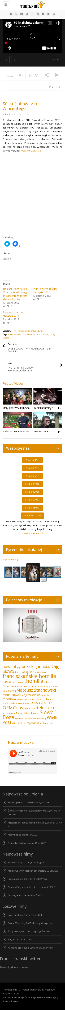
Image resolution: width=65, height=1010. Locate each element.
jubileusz (12, 334)
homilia (34, 680)
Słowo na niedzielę (23, 718)
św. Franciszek (47, 723)
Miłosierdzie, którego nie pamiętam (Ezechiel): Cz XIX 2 (35, 824)
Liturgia (40, 330)
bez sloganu (33, 666)
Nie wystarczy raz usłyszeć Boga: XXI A (28, 862)
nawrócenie (22, 699)
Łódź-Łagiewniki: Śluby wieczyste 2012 (45, 290)
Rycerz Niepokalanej (27, 713)
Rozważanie (9, 713)
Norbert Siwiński (35, 699)
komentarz (18, 686)
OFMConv (21, 334)
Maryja (12, 690)
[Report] (56, 75)
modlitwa (9, 699)
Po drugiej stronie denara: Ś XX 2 (25, 895)
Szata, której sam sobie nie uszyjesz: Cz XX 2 (31, 887)
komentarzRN (30, 686)
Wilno (14, 723)
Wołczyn (22, 723)
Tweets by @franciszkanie (14, 967)
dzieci (17, 672)
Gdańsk (7, 681)
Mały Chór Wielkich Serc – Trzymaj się (25, 408)
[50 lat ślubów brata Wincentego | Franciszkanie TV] (31, 4)
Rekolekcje (47, 707)
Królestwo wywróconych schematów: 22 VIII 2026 (33, 870)
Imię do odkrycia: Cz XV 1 (20, 939)
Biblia (47, 667)
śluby (47, 334)
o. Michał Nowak (23, 703)
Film (14, 330)
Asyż (19, 667)
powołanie (29, 708)
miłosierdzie (35, 695)
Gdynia (15, 681)
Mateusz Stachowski (36, 690)
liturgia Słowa (52, 686)
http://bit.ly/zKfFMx (31, 150)
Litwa (5, 691)
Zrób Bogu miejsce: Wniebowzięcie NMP (28, 802)
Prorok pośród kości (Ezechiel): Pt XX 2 (27, 878)
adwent (9, 666)
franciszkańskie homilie (29, 676)
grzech (22, 682)
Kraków (41, 686)
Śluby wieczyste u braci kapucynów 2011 (29, 931)
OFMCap (46, 703)
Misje (24, 695)
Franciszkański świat (26, 330)
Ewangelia (26, 672)
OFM (35, 703)
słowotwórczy (39, 718)
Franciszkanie (40, 672)
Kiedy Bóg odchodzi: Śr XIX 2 (22, 834)
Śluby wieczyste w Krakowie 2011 (13, 313)
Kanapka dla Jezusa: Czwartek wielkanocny (30, 947)
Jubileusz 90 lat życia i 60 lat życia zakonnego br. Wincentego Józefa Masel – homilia (15, 294)
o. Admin (7, 114)
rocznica (40, 334)
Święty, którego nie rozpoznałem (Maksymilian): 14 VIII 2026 (34, 812)
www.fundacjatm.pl (33, 533)
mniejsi (45, 695)
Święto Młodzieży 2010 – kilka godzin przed (30, 923)
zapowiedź (33, 723)
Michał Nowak (12, 695)
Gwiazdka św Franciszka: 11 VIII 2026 (27, 843)
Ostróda (31, 334)
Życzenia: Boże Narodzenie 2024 (25, 914)
